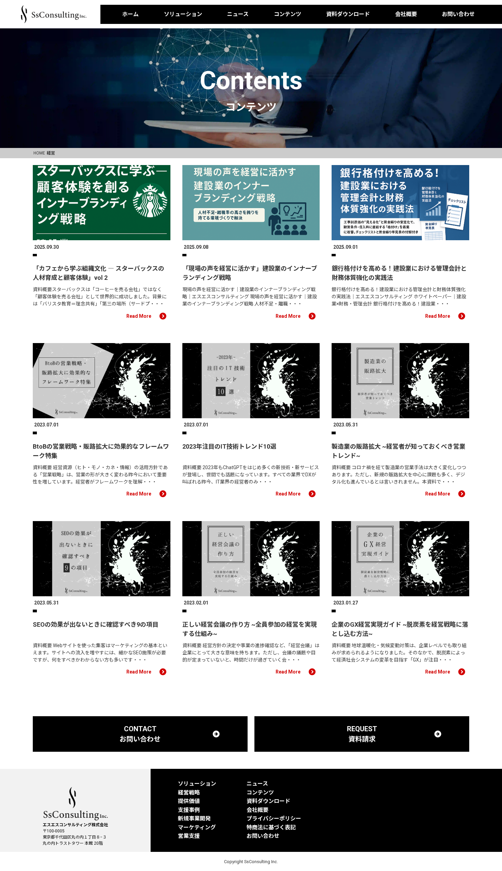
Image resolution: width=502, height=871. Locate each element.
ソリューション (183, 14)
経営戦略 (189, 792)
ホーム (130, 14)
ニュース (238, 14)
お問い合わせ (458, 14)
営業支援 (189, 836)
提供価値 (189, 801)
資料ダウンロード (348, 14)
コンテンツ (287, 14)
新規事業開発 (194, 818)
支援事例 (189, 810)
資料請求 (489, 128)
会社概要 (406, 14)
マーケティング (197, 827)
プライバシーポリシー (274, 818)
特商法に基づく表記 (271, 827)
